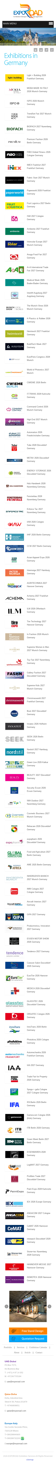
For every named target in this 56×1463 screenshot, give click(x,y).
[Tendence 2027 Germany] (15, 954)
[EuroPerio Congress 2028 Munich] (15, 359)
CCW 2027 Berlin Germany (39, 546)
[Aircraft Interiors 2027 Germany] (15, 904)
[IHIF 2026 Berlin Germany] (15, 537)
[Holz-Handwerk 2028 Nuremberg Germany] (15, 486)
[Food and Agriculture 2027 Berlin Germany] (15, 854)
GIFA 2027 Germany (36, 914)
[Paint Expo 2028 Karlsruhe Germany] (15, 1191)
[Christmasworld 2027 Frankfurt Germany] (15, 700)
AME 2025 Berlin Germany (39, 864)
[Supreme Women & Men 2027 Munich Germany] (15, 649)
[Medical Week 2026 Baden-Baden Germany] (15, 282)
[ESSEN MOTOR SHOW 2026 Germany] (15, 941)
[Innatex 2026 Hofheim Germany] (15, 726)
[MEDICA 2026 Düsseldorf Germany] (15, 991)
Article (27, 1352)
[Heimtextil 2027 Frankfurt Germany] (15, 333)
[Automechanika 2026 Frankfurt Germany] (15, 1055)
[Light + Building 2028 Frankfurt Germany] (15, 77)
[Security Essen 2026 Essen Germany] (15, 790)
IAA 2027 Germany (35, 1065)
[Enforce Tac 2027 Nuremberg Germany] (15, 511)
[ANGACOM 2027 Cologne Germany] (15, 1215)
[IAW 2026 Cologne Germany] (15, 524)
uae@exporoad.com (16, 1381)
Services (20, 1347)
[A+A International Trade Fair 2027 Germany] (15, 269)
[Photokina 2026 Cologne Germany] (15, 1042)
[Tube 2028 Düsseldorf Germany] (15, 447)
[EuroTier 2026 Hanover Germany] (15, 978)
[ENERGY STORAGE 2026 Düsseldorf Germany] (15, 473)
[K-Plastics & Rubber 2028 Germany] (15, 321)
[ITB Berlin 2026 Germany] (15, 1130)
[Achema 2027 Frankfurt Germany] (15, 598)
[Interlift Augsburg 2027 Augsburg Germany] (15, 295)
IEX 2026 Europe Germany (39, 1202)
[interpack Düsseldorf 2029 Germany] (15, 1241)
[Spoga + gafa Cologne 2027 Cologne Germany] (15, 1092)
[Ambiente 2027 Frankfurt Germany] (15, 231)
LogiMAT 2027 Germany (38, 1165)
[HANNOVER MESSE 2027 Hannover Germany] (15, 1267)
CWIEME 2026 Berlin (36, 382)
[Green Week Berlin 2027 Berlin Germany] (15, 1141)
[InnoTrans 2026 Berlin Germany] (15, 1029)
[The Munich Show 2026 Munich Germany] (15, 308)
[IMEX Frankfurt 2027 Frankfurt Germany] (15, 167)
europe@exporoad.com (16, 1443)
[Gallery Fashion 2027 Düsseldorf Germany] (15, 675)
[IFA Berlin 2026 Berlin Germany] (15, 1104)
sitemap (29, 1459)
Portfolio (8, 1347)
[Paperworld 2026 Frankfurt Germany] (15, 193)
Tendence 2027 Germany (38, 951)
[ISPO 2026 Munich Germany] (15, 103)
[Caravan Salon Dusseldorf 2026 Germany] (15, 965)
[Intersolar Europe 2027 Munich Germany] (15, 244)
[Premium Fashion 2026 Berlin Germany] (15, 141)
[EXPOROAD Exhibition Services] (28, 10)
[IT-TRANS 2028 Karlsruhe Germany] (15, 396)
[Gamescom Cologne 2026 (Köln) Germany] (15, 1117)
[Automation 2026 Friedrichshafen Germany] (15, 434)
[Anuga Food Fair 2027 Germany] (15, 257)
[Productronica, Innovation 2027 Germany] (15, 928)
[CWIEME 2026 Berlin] (15, 385)
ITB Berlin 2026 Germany (38, 1128)
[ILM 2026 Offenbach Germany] (15, 611)
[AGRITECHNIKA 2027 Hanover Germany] (15, 585)
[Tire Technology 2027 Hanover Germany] (15, 624)
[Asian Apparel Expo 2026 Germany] (15, 560)
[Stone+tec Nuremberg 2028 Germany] (15, 1254)
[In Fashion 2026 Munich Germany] (15, 636)
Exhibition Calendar (38, 1347)
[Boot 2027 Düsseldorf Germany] (15, 713)
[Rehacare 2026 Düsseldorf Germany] (15, 828)
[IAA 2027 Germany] (15, 1067)
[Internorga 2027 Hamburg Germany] (15, 572)
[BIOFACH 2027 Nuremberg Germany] (15, 129)
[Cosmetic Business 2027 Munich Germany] (15, 816)
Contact (39, 1352)
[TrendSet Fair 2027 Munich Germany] (15, 116)
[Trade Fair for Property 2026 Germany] (15, 1079)
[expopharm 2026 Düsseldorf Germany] (15, 841)
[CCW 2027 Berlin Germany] (15, 548)
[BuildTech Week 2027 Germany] (15, 346)
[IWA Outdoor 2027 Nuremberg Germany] (15, 803)
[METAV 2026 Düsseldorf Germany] (15, 460)
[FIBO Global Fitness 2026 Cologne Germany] (15, 154)
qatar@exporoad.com (16, 1411)
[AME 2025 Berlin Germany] (15, 867)
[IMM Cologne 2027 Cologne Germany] (15, 891)
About (16, 1352)
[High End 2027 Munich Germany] (15, 422)
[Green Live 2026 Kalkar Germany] (15, 764)
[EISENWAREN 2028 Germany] (15, 1154)
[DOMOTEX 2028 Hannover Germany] (15, 1279)
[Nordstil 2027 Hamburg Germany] (15, 752)
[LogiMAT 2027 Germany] (15, 1167)
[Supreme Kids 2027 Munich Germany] (15, 688)
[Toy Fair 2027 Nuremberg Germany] (15, 662)
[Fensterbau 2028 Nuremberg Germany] (15, 498)
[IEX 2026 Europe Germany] (15, 1204)
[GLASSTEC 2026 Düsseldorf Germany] (15, 1003)
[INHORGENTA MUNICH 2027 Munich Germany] (15, 878)
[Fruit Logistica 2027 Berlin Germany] (15, 205)
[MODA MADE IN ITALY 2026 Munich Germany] (15, 90)
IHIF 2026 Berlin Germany (38, 535)
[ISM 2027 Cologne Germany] (15, 218)
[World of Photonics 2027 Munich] (15, 372)
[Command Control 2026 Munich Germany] (15, 409)
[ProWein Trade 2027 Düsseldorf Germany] (15, 1178)
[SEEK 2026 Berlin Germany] (15, 739)
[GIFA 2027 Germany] (15, 917)
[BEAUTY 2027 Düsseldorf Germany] (15, 777)
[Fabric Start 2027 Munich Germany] (15, 180)
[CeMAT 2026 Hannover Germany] (15, 1228)
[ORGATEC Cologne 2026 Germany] (15, 1016)
